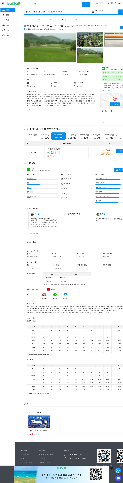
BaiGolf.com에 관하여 (46, 454)
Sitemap (23, 458)
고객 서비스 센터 (26, 462)
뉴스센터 (42, 458)
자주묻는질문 (24, 454)
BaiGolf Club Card (45, 462)
